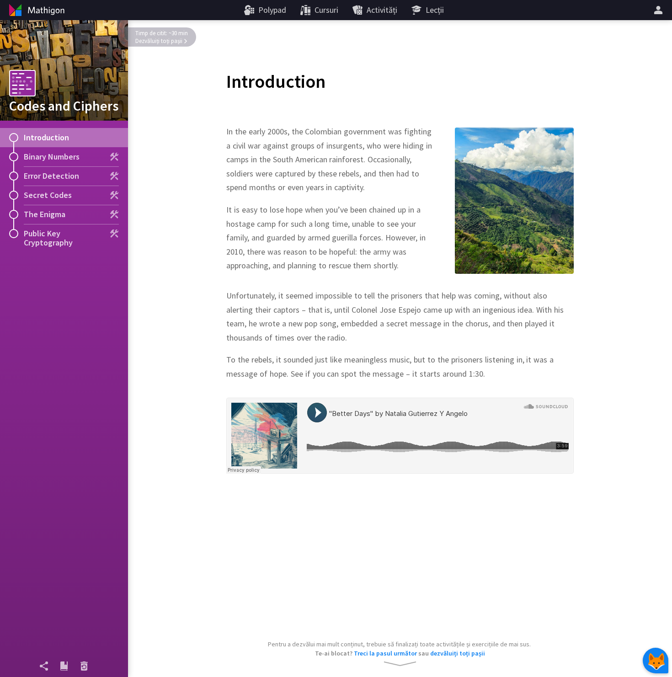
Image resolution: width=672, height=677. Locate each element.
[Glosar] (64, 666)
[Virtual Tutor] (655, 660)
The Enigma (44, 214)
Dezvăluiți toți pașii (158, 41)
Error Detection (51, 176)
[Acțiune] (44, 666)
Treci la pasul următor (385, 653)
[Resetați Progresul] (84, 666)
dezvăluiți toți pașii (457, 653)
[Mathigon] (35, 10)
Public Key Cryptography (48, 238)
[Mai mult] (659, 10)
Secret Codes (48, 195)
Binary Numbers (52, 156)
